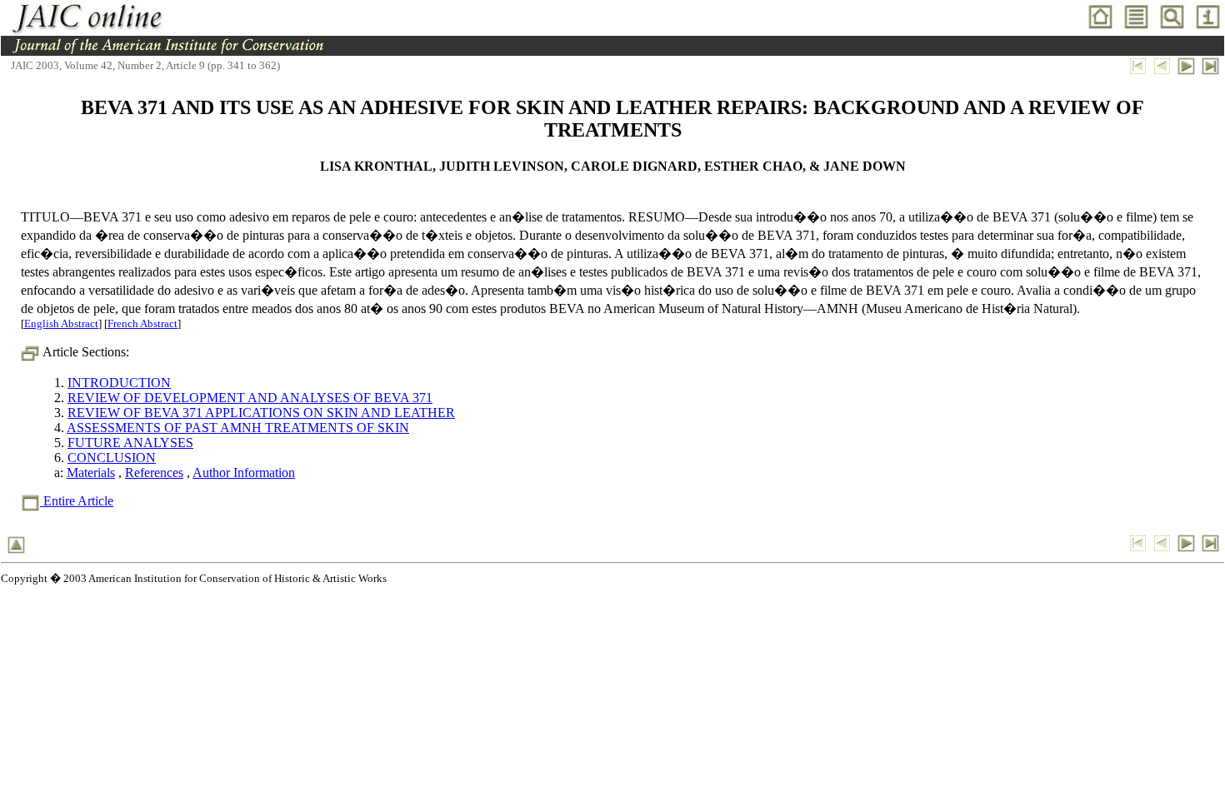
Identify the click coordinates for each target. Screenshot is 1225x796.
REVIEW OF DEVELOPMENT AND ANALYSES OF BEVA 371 (250, 398)
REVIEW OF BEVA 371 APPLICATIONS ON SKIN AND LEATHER (261, 412)
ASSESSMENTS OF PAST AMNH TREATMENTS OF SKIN (238, 427)
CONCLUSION (112, 457)
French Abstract (143, 323)
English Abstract (61, 323)
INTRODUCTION (119, 383)
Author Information (243, 472)
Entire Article (76, 501)
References (154, 472)
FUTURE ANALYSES (130, 442)
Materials (91, 472)
